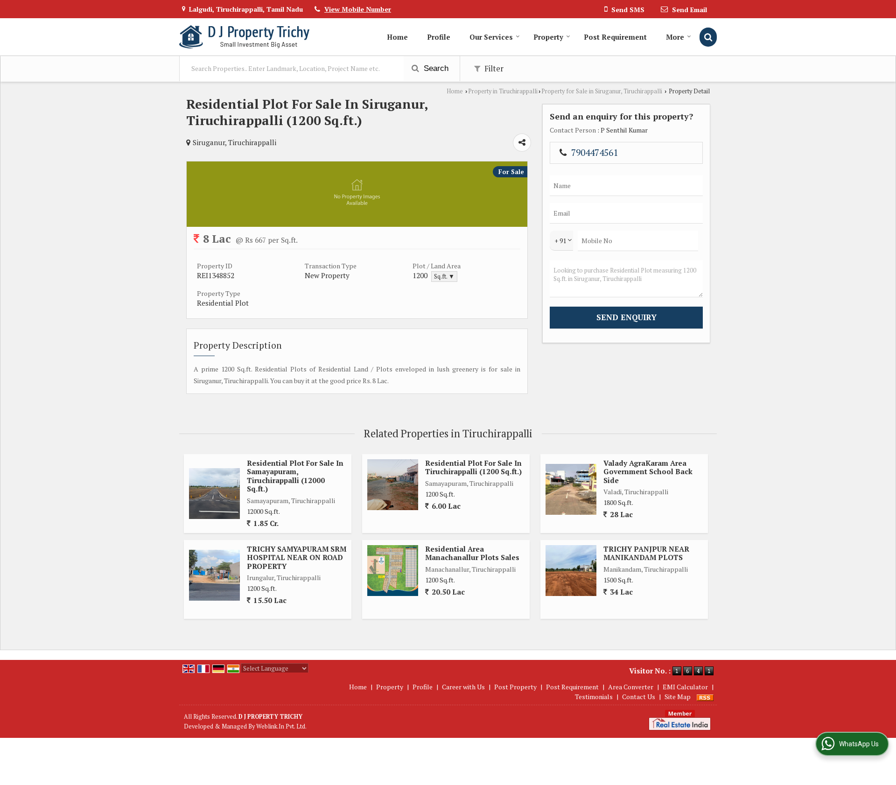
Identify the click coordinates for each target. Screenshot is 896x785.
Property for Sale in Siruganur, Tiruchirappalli (601, 91)
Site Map (678, 696)
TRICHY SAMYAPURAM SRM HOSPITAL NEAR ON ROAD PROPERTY (296, 557)
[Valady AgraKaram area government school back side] (571, 489)
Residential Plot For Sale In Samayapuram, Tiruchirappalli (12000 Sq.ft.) (295, 475)
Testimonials (594, 696)
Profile (438, 37)
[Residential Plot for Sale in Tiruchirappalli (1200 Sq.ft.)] (392, 484)
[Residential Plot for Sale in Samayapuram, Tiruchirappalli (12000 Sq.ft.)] (214, 493)
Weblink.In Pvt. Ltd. (281, 726)
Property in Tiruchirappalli (503, 91)
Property (548, 37)
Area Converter (630, 686)
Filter (493, 68)
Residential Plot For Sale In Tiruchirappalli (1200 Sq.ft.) (473, 467)
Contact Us (638, 696)
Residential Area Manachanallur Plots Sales (472, 553)
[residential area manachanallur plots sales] (392, 570)
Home (397, 37)
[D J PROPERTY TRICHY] (244, 37)
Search (434, 68)
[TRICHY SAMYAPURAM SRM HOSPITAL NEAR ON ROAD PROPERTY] (214, 575)
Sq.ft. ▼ (444, 276)
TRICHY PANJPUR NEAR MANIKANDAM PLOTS (646, 553)
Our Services (491, 37)
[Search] (708, 37)
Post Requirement (615, 37)
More (675, 37)
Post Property (515, 686)
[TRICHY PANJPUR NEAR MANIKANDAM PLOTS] (571, 570)
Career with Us (463, 686)
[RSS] (705, 696)
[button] (357, 9)
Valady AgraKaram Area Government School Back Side (648, 471)
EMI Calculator (685, 686)
